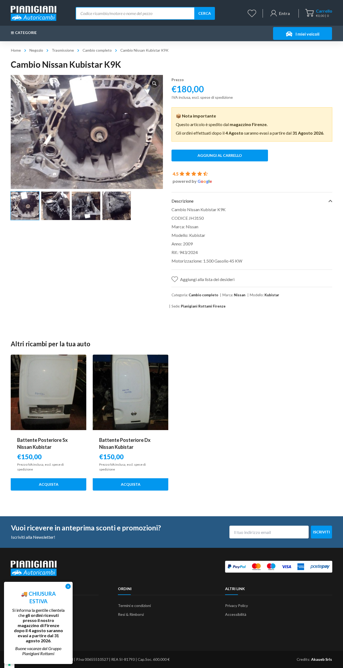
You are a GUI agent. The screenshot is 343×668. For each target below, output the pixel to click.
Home (16, 50)
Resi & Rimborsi (131, 614)
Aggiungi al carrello (219, 155)
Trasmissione (63, 50)
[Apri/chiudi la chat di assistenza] (328, 655)
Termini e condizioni (134, 605)
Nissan (239, 295)
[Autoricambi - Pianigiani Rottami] (33, 12)
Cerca (204, 13)
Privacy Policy (236, 605)
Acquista (48, 484)
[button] (154, 83)
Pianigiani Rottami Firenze (203, 306)
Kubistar (271, 295)
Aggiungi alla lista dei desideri (207, 279)
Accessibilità (235, 614)
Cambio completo (97, 50)
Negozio (36, 50)
